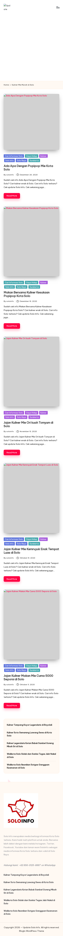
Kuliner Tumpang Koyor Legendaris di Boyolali (29, 724)
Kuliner (43, 156)
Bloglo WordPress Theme (31, 931)
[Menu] (57, 7)
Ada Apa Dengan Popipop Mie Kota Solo (28, 167)
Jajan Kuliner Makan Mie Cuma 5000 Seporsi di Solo (28, 677)
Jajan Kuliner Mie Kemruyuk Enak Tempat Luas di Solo (31, 550)
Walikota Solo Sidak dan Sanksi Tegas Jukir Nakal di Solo (31, 755)
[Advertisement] (31, 47)
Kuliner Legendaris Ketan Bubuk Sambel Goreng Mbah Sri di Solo (30, 745)
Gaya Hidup (31, 156)
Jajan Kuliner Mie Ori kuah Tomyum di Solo (28, 424)
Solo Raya (21, 160)
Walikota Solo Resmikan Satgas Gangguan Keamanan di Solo (28, 766)
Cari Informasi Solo (14, 156)
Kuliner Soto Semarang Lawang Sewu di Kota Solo (29, 734)
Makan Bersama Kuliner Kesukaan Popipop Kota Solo (27, 294)
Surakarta (34, 160)
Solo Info (9, 160)
